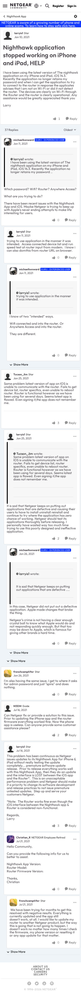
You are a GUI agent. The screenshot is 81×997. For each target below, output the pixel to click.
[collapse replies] (40, 137)
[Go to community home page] (21, 5)
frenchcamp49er (23, 671)
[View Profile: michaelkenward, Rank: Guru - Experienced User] (7, 142)
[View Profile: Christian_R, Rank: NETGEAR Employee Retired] (10, 839)
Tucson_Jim (20, 374)
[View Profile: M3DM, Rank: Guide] (7, 708)
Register (58, 6)
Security (40, 974)
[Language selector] (38, 6)
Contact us (40, 969)
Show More (20, 364)
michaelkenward (23, 140)
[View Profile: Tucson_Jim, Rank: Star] (7, 376)
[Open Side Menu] (5, 6)
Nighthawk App (16, 16)
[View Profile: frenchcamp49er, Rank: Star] (7, 673)
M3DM (17, 706)
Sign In (71, 6)
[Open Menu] (75, 16)
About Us (40, 966)
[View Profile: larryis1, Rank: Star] (7, 35)
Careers (40, 971)
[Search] (47, 6)
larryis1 (18, 33)
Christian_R (23, 837)
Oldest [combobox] (70, 129)
